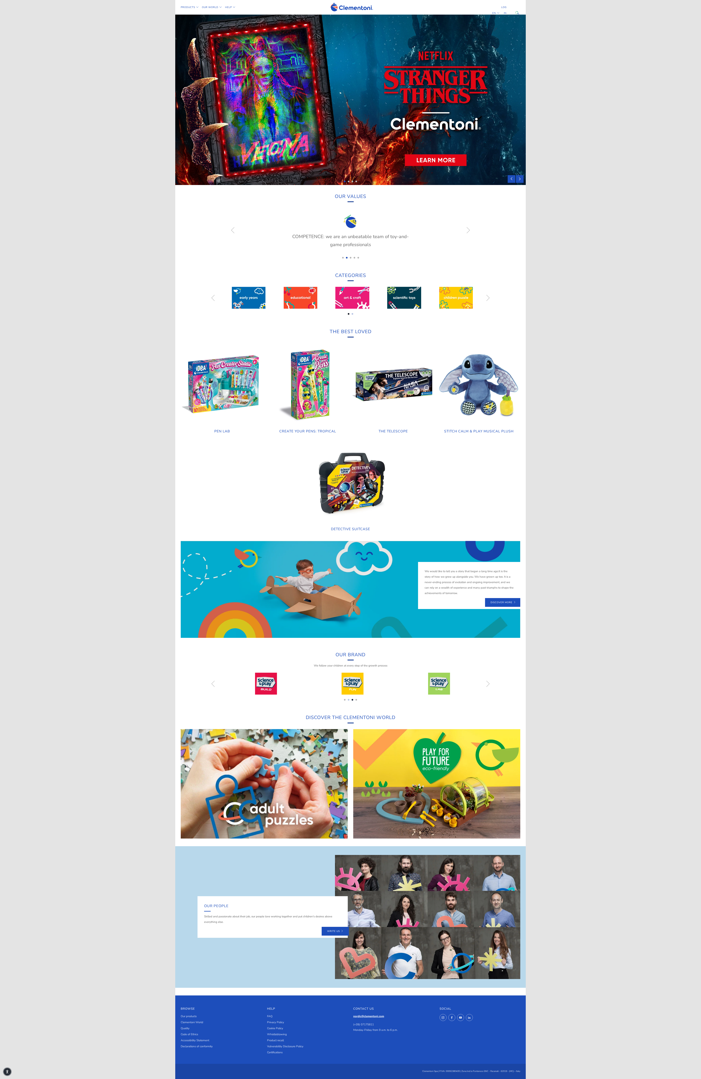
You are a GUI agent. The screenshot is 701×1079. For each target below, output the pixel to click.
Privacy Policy (275, 1022)
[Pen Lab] (222, 384)
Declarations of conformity (197, 1046)
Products (188, 7)
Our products (189, 1016)
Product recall (275, 1040)
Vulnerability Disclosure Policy (285, 1046)
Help (228, 7)
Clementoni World (192, 1022)
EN (494, 13)
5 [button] (358, 258)
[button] (7, 1071)
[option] (350, 100)
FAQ (270, 1016)
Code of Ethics (189, 1034)
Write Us (333, 931)
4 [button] (356, 181)
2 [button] (348, 181)
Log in (504, 10)
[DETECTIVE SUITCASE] (350, 482)
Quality (185, 1028)
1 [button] (345, 181)
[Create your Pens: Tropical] (307, 384)
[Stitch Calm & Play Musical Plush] (478, 384)
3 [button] (352, 181)
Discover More (501, 602)
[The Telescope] (393, 384)
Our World (210, 7)
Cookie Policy (275, 1028)
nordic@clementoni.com (368, 1016)
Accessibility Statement (195, 1040)
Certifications (275, 1052)
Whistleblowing (277, 1034)
